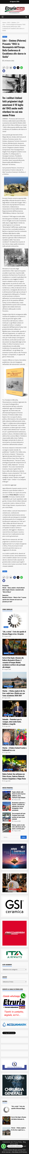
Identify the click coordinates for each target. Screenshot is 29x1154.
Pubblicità (17, 1146)
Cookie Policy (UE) (7, 1146)
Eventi (5, 769)
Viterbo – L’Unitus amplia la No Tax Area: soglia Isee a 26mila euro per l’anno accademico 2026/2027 (13, 693)
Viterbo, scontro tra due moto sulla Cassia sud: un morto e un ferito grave (6, 827)
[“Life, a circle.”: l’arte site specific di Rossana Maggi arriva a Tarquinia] (14, 621)
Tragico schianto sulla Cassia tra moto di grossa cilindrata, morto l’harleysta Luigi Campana (6, 795)
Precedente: (13, 589)
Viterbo (11, 686)
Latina (10, 715)
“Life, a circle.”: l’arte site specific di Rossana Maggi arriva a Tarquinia (14, 632)
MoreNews (15, 1152)
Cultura (5, 36)
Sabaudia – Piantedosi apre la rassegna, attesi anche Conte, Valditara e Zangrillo (12, 721)
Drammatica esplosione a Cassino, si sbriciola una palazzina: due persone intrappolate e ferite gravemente (6, 806)
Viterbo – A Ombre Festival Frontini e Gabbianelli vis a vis (14, 749)
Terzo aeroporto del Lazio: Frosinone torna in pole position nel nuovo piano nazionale (6, 817)
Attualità (6, 653)
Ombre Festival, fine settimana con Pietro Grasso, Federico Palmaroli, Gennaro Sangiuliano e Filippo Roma (14, 776)
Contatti (23, 1146)
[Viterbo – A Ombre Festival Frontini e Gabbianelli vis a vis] (14, 737)
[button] (2, 17)
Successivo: (14, 598)
